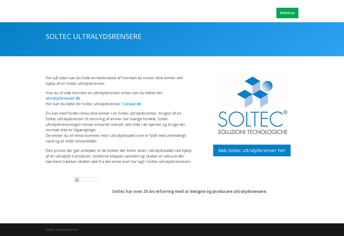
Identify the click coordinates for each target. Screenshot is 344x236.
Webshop (287, 13)
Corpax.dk (131, 103)
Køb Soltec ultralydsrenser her (251, 150)
